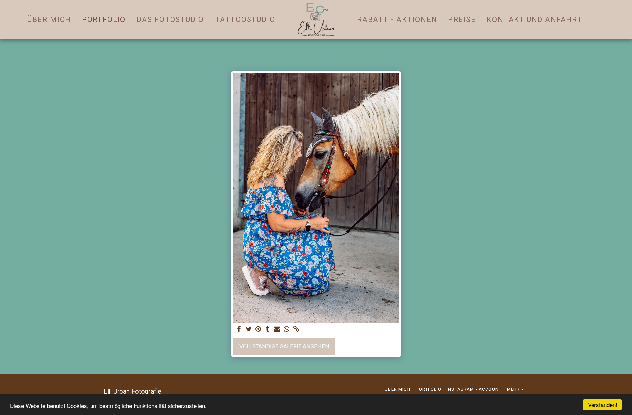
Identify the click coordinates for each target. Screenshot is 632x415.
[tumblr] (267, 329)
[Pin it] (258, 329)
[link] (296, 329)
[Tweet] (248, 329)
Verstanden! (602, 405)
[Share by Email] (277, 329)
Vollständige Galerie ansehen (284, 346)
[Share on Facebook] (239, 329)
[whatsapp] (286, 329)
